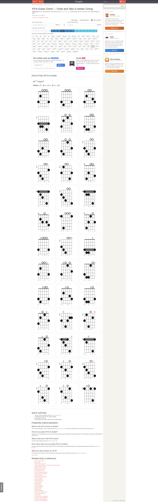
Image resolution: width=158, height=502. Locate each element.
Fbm (37, 36)
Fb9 (58, 51)
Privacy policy (52, 68)
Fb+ (41, 36)
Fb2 (79, 36)
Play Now (114, 50)
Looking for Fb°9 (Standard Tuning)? (40, 17)
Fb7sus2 (80, 44)
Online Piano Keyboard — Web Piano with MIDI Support (47, 465)
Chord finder (38, 494)
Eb (59, 30)
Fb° (48, 36)
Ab (69, 30)
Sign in (123, 1)
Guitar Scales (38, 483)
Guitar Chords (40, 4)
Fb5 (69, 36)
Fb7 (48, 38)
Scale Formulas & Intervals (41, 473)
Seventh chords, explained (41, 499)
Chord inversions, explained (41, 496)
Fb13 (63, 51)
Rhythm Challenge (39, 490)
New (36, 1)
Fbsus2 (53, 36)
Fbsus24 (74, 36)
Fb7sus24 (86, 44)
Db (56, 30)
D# (79, 30)
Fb (62, 30)
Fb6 (98, 36)
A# (92, 30)
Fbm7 (65, 41)
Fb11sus (40, 51)
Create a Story (114, 28)
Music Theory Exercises (40, 463)
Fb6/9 (38, 38)
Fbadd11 (69, 51)
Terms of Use (115, 500)
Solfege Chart (38, 489)
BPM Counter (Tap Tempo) (41, 476)
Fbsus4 (64, 36)
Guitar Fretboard (38, 485)
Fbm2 (93, 36)
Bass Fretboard (38, 487)
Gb (65, 30)
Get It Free (80, 68)
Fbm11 (60, 49)
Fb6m (34, 38)
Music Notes (37, 462)
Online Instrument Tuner (40, 466)
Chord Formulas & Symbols (41, 472)
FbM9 (73, 49)
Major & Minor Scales (40, 461)
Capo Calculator (38, 479)
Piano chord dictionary (40, 493)
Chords (33, 4)
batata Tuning (47, 4)
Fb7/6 (48, 44)
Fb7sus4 (74, 44)
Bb (72, 30)
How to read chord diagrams (41, 497)
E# (82, 30)
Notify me (60, 65)
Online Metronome (39, 480)
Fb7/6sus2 (54, 44)
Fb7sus (46, 46)
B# (95, 30)
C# (75, 30)
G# (89, 30)
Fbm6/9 (52, 51)
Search (58, 24)
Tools (41, 1)
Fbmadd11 (75, 51)
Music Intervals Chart (39, 469)
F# (85, 30)
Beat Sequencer (38, 482)
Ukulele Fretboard (39, 486)
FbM (43, 38)
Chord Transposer (39, 478)
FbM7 (60, 41)
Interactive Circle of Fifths (40, 468)
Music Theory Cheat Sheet (41, 492)
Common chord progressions (41, 500)
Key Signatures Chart (40, 470)
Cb (52, 30)
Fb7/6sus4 (61, 44)
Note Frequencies (39, 475)
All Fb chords (35, 455)
